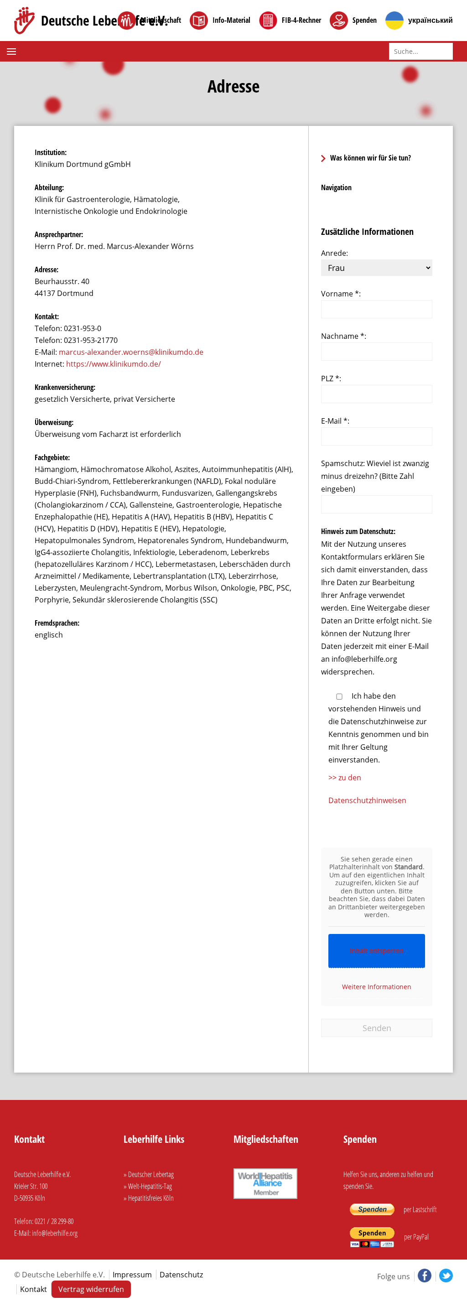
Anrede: (334, 253)
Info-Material (231, 20)
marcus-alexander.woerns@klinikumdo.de (131, 352)
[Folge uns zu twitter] (444, 1276)
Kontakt (33, 1289)
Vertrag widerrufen (91, 1289)
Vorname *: (341, 294)
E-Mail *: (335, 421)
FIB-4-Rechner (301, 20)
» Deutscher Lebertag (149, 1174)
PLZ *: (331, 378)
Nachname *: (343, 336)
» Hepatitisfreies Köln (149, 1198)
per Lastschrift (419, 1209)
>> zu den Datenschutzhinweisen (367, 789)
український (430, 20)
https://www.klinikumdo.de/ (113, 364)
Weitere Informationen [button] (376, 986)
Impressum (132, 1275)
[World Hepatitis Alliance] (265, 1200)
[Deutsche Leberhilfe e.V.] (91, 20)
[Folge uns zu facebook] (423, 1276)
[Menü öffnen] (12, 51)
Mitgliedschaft (160, 20)
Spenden (365, 20)
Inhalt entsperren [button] (377, 950)
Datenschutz (181, 1275)
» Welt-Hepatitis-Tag (148, 1186)
